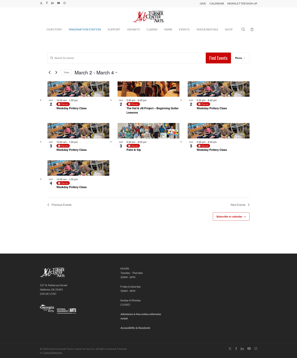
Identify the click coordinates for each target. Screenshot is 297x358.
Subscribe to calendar (229, 216)
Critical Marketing (52, 352)
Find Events (218, 58)
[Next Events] (56, 72)
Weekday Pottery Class (71, 108)
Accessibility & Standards (135, 327)
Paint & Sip (133, 150)
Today (66, 72)
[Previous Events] (49, 72)
